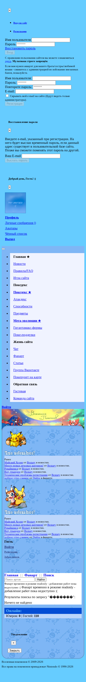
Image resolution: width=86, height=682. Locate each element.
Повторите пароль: (18, 87)
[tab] (47, 23)
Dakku (36, 478)
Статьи (18, 363)
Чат (15, 349)
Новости (19, 264)
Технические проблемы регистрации (26, 475)
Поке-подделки (24, 335)
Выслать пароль (17, 160)
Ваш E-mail (13, 156)
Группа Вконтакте (26, 370)
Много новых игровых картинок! (23, 465)
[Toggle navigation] (3, 249)
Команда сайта (23, 398)
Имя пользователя (18, 40)
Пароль (10, 44)
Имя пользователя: (18, 78)
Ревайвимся (11, 468)
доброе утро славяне (16, 478)
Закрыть (14, 650)
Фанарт (18, 356)
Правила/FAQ (23, 271)
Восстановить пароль (20, 48)
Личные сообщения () (20, 223)
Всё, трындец (12, 471)
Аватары (11, 228)
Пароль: (10, 82)
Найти (41, 579)
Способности (22, 306)
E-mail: (10, 91)
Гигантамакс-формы (27, 327)
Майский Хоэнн (13, 462)
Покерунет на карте (27, 377)
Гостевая (19, 391)
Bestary (31, 462)
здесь (8, 61)
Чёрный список (16, 233)
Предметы (20, 313)
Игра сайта (21, 278)
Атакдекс (20, 299)
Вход (10, 52)
